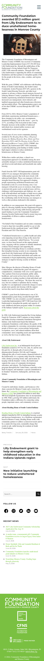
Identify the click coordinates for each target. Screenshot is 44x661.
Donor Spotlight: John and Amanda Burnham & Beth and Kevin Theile (23, 545)
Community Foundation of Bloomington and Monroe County (21, 392)
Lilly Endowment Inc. (9, 345)
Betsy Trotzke (7, 432)
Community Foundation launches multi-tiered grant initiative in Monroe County (22, 552)
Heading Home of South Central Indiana (16, 413)
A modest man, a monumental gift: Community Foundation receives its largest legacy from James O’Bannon (23, 536)
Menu (39, 7)
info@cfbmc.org (31, 651)
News (33, 432)
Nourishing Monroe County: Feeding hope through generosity (21, 560)
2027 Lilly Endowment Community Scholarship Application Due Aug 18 (23, 527)
